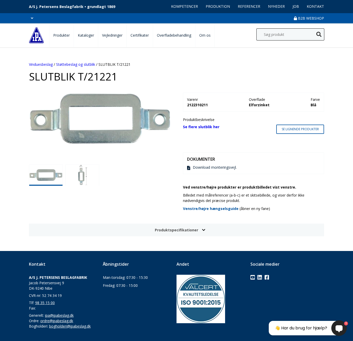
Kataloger (86, 35)
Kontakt (315, 6)
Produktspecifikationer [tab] (176, 230)
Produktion (218, 6)
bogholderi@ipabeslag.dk (70, 326)
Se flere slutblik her (201, 126)
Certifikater (140, 35)
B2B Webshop (310, 18)
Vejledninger (112, 35)
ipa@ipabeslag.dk (59, 315)
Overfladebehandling (174, 35)
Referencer (249, 6)
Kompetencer (184, 6)
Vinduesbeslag (41, 64)
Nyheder (276, 6)
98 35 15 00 (45, 302)
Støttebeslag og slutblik (75, 64)
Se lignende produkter (300, 129)
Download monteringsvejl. (215, 167)
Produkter (61, 35)
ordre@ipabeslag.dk (56, 320)
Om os (205, 35)
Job (296, 6)
